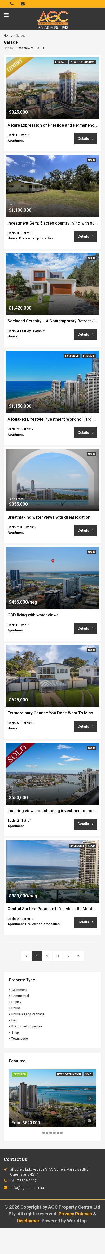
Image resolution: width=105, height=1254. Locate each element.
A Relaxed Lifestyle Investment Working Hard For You (52, 419)
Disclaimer (28, 1220)
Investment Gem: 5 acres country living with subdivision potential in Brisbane (52, 223)
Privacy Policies (76, 1213)
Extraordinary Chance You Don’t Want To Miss (50, 713)
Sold (91, 160)
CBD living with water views (33, 615)
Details (84, 138)
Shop (15, 1032)
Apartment (19, 990)
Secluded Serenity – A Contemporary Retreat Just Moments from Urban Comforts (52, 321)
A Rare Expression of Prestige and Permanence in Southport (52, 125)
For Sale (61, 62)
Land (14, 1020)
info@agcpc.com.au (27, 1188)
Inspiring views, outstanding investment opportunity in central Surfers (52, 811)
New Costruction (83, 62)
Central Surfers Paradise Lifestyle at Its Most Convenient (52, 909)
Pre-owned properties (26, 1026)
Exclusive (72, 356)
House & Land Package (27, 1014)
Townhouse (19, 1038)
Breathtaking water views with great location (49, 517)
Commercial (20, 996)
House (16, 1008)
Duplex (16, 1002)
